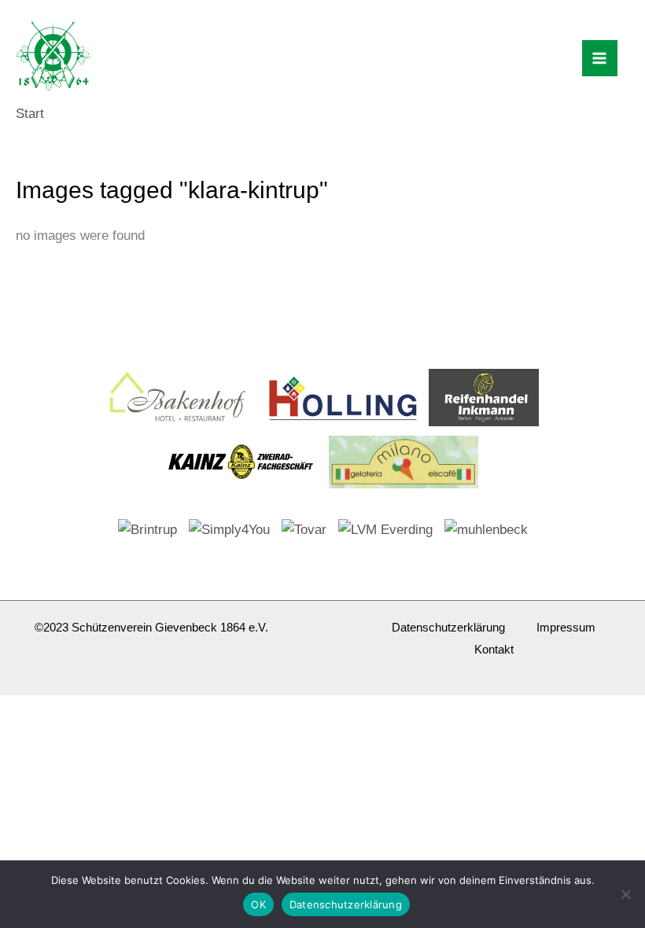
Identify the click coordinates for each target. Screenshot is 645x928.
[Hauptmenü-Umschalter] (600, 58)
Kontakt (494, 649)
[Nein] (625, 894)
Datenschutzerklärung (448, 627)
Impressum (565, 627)
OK (258, 904)
